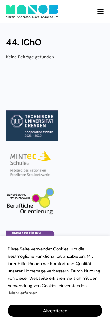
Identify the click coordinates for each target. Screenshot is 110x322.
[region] (55, 279)
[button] (100, 12)
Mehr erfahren (23, 293)
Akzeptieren (55, 310)
